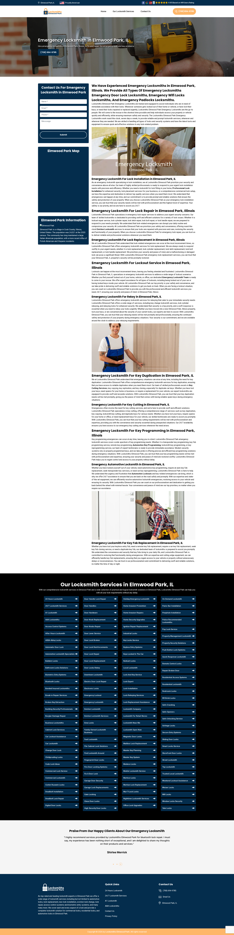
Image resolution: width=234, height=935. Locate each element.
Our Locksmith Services (123, 11)
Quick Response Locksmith (174, 657)
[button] (113, 864)
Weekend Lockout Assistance (175, 781)
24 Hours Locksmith (54, 599)
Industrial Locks (130, 633)
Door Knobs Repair (92, 626)
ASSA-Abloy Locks (53, 640)
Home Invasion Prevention (134, 606)
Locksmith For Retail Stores (135, 716)
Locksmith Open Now (132, 730)
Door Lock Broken (92, 640)
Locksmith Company (132, 709)
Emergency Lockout (92, 695)
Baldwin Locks (51, 661)
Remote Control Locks (171, 664)
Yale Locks (167, 808)
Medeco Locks (129, 764)
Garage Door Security (93, 781)
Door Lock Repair (91, 654)
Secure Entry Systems (171, 732)
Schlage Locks (168, 726)
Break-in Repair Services (56, 695)
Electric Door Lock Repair (95, 681)
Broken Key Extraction (54, 702)
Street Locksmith (169, 760)
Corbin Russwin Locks (54, 785)
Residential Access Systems (174, 677)
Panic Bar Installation (171, 606)
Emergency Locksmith (93, 702)
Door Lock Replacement (94, 661)
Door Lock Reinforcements (96, 647)
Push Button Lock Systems (173, 650)
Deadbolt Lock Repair (54, 798)
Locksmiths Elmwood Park (117, 932)
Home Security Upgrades (134, 620)
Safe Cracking (168, 705)
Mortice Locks (129, 778)
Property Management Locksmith (176, 636)
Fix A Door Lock (91, 774)
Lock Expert (128, 681)
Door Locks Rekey (92, 668)
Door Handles (90, 606)
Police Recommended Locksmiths (171, 621)
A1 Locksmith (51, 613)
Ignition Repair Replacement (135, 626)
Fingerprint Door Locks (94, 760)
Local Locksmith (130, 668)
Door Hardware (91, 613)
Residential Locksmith (171, 684)
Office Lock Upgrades (132, 805)
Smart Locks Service (171, 746)
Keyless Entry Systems (132, 647)
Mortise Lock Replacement (135, 785)
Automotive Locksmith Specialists (59, 654)
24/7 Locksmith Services (56, 606)
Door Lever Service (92, 633)
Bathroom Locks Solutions (56, 668)
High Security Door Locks (95, 808)
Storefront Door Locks (172, 753)
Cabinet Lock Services (55, 730)
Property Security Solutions (174, 643)
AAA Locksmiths (52, 620)
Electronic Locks (91, 688)
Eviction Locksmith (92, 709)
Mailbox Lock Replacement (135, 743)
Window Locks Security (172, 801)
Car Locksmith (51, 743)
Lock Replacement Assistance (136, 702)
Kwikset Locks (129, 661)
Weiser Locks (168, 787)
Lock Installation (130, 688)
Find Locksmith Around (94, 753)
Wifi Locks (166, 794)
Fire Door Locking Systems (95, 767)
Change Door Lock (53, 750)
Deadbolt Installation (54, 792)
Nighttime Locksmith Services (136, 798)
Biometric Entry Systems (55, 675)
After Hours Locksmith (55, 633)
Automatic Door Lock (54, 647)
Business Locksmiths (54, 723)
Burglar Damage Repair (55, 716)
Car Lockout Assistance (55, 737)
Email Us (166, 897)
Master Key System (131, 757)
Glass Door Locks (91, 801)
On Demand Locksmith (172, 599)
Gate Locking (90, 794)
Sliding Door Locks (170, 739)
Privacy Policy (111, 916)
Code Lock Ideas (52, 764)
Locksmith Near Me (131, 723)
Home (103, 11)
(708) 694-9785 (186, 11)
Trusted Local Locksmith (173, 774)
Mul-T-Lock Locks (131, 792)
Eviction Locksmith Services (96, 716)
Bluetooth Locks (52, 681)
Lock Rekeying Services (133, 695)
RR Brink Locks (168, 698)
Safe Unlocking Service (172, 719)
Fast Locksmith (90, 739)
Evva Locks (89, 723)
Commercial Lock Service (56, 771)
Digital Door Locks (53, 805)
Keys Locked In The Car (133, 654)
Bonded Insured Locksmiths (57, 688)
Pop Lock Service (169, 629)
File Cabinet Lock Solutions (96, 746)
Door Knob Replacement (94, 620)
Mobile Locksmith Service (134, 771)
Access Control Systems (55, 626)
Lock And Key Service (132, 675)
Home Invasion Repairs (133, 613)
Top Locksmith (168, 767)
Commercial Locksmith (55, 778)
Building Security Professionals (59, 709)
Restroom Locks (169, 691)
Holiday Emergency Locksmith (136, 599)
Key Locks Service (131, 640)
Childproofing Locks (54, 757)
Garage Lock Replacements (96, 787)
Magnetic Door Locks (132, 737)
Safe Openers (168, 712)
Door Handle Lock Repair (95, 599)
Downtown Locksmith (93, 675)
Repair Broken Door (170, 670)
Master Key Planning (132, 750)
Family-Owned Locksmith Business (95, 731)
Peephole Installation (171, 613)
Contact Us (146, 11)
